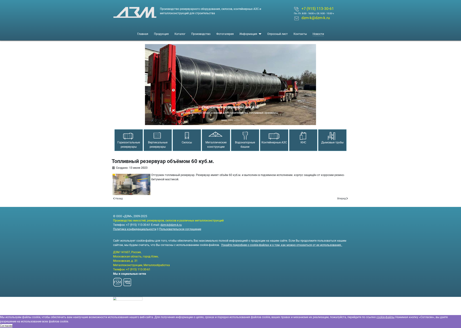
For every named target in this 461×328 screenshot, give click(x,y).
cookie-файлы (385, 317)
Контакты (300, 34)
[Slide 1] (224, 120)
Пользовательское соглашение (180, 229)
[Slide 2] (230, 120)
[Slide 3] (237, 120)
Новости (318, 34)
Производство (201, 34)
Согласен (6, 325)
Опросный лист (277, 34)
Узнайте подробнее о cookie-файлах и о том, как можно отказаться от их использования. (281, 245)
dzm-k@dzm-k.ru (171, 225)
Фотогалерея (225, 34)
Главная (142, 34)
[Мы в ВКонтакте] (127, 281)
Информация (248, 34)
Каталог (179, 34)
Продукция (161, 34)
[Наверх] (454, 321)
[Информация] (259, 34)
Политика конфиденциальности (134, 229)
